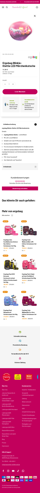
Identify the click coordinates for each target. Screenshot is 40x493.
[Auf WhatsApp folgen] (23, 471)
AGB (23, 408)
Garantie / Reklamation (29, 390)
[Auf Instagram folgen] (8, 471)
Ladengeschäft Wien (8, 427)
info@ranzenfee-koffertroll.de (11, 464)
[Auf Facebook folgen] (3, 471)
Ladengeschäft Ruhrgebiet (6, 423)
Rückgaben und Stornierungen (26, 425)
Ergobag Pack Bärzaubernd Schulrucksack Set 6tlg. (10, 312)
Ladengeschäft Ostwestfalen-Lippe (8, 399)
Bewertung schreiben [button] (20, 188)
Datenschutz (26, 405)
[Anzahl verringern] (5, 84)
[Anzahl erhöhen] (13, 84)
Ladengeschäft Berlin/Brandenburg (8, 405)
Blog (3, 439)
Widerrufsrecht (26, 402)
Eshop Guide (17, 487)
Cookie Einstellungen (28, 415)
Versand (12, 71)
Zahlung (24, 398)
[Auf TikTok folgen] (18, 471)
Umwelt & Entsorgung (28, 412)
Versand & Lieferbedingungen (28, 394)
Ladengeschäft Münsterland (6, 414)
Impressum (5, 446)
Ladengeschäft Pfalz (8, 418)
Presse (4, 443)
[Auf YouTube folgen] (13, 471)
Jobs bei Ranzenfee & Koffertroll (8, 394)
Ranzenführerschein (8, 430)
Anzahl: (5, 80)
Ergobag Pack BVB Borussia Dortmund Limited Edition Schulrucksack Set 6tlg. (10, 278)
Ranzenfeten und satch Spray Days (9, 435)
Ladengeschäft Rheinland (9, 409)
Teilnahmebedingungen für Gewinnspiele (29, 419)
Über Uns (4, 390)
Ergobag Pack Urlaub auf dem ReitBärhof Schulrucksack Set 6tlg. (29, 276)
